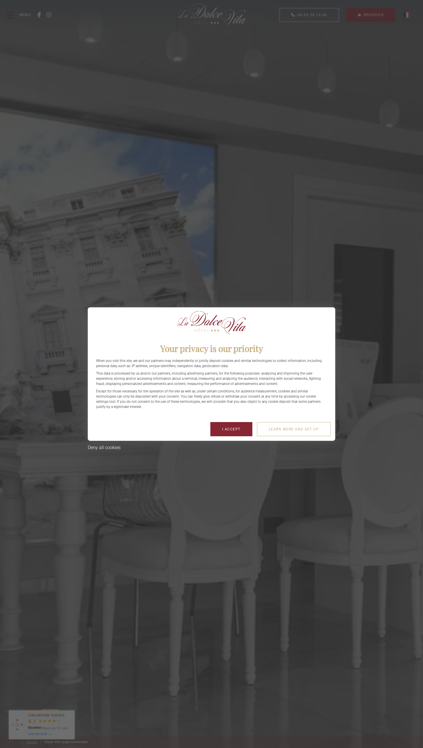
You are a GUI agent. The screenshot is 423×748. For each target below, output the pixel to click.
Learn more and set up (294, 429)
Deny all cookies (104, 447)
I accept (231, 429)
